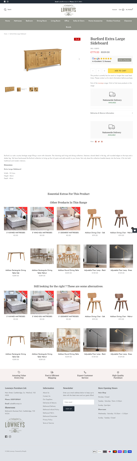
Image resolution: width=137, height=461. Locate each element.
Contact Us (46, 396)
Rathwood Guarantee (50, 416)
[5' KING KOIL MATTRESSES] (42, 218)
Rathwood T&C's (48, 413)
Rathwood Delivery (49, 406)
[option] (42, 59)
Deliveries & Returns (49, 403)
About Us (46, 393)
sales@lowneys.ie (15, 403)
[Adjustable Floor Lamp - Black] (95, 256)
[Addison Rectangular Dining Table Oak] (15, 256)
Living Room (55, 21)
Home (7, 21)
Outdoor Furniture (113, 21)
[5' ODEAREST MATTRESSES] (68, 218)
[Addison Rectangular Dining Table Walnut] (42, 256)
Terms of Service (48, 423)
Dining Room (42, 21)
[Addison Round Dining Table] (68, 256)
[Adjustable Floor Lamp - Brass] (121, 256)
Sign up (69, 409)
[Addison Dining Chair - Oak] (95, 218)
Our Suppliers (47, 399)
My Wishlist (129, 10)
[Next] (79, 59)
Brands (68, 27)
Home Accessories (95, 21)
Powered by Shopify (20, 451)
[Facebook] (5, 1)
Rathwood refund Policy (51, 409)
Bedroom (29, 21)
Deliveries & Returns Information (102, 113)
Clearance (128, 21)
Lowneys (101, 83)
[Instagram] (7, 1)
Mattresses (18, 21)
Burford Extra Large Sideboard (18, 34)
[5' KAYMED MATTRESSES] (15, 218)
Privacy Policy (47, 419)
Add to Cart (120, 71)
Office (66, 21)
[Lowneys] (68, 10)
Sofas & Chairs (78, 21)
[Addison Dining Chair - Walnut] (121, 218)
